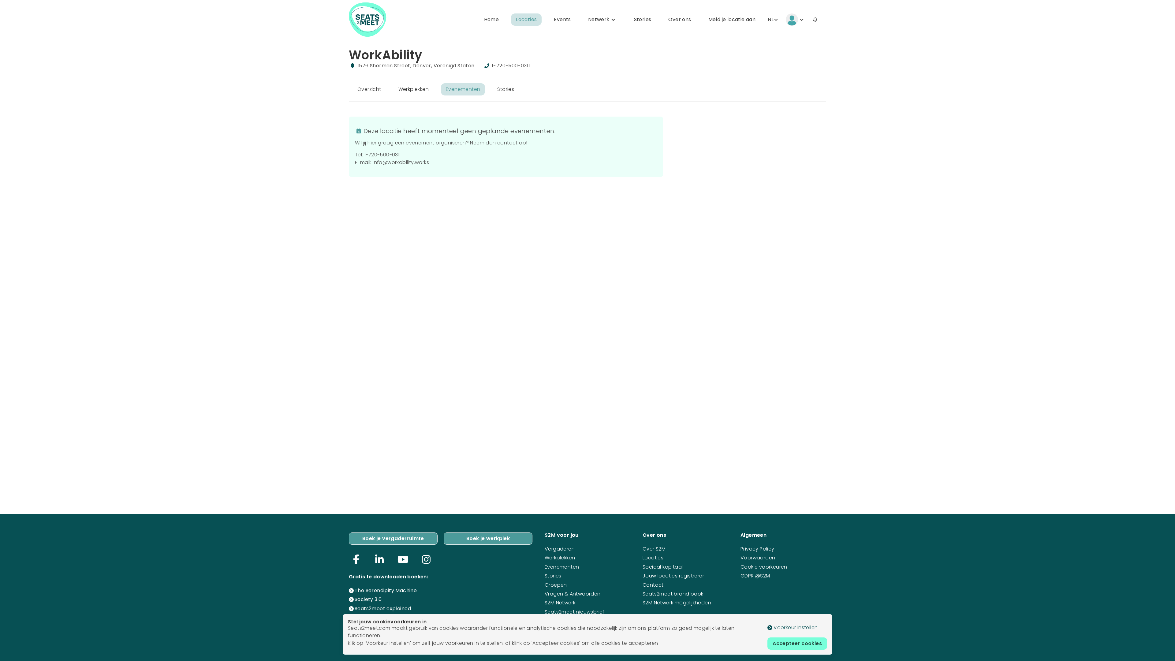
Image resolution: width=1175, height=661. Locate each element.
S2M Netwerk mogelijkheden (677, 602)
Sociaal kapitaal (663, 566)
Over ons (679, 19)
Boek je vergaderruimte (393, 538)
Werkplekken (413, 89)
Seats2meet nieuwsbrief (575, 611)
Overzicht (369, 89)
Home (491, 19)
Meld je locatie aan (732, 19)
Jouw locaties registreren (674, 575)
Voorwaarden (757, 557)
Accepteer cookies (797, 643)
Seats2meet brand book (673, 593)
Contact (653, 584)
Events (562, 19)
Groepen (556, 584)
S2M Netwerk (560, 602)
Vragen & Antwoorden (573, 593)
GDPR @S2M (755, 575)
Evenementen (463, 89)
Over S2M (654, 548)
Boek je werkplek (488, 538)
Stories (642, 19)
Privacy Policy (757, 548)
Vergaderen (560, 548)
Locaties (526, 19)
